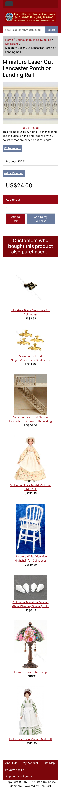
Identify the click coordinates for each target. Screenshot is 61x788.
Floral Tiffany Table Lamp (30, 672)
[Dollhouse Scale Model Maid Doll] (30, 711)
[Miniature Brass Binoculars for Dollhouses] (30, 285)
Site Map (49, 763)
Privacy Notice (14, 769)
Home (9, 39)
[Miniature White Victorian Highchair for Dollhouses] (30, 528)
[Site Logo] (30, 17)
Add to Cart (15, 219)
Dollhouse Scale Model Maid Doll (30, 739)
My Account (30, 763)
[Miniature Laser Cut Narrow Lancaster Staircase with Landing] (30, 394)
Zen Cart (45, 786)
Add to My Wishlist (41, 219)
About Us (11, 763)
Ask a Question (13, 173)
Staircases (11, 43)
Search (51, 29)
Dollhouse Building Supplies (33, 39)
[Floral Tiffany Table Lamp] (30, 645)
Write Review (12, 148)
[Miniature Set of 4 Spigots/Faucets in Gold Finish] (30, 341)
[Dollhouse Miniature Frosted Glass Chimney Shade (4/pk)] (30, 587)
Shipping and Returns (19, 776)
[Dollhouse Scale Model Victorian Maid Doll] (30, 459)
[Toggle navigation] (9, 3)
